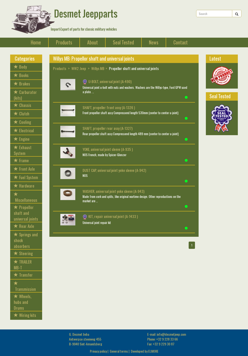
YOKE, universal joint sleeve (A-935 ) (108, 149)
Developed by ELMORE (144, 351)
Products (64, 42)
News (153, 42)
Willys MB (97, 68)
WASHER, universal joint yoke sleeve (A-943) (113, 191)
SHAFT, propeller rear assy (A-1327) (107, 128)
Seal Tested (123, 42)
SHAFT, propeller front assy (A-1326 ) (109, 107)
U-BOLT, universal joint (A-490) (110, 81)
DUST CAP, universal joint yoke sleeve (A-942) (114, 170)
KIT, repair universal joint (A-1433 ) (113, 216)
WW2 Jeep (78, 68)
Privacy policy (98, 351)
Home (36, 42)
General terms (119, 351)
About (92, 42)
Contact (180, 42)
